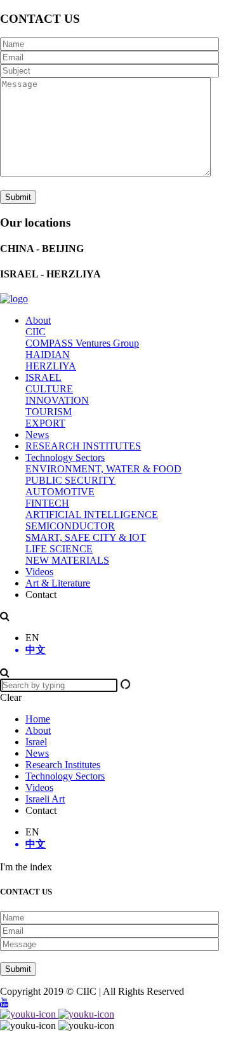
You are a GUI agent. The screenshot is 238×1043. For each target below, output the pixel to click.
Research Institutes (62, 764)
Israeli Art (45, 799)
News (37, 434)
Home (37, 719)
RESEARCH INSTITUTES (83, 446)
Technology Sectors (65, 457)
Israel (36, 741)
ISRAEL (43, 377)
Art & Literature (57, 583)
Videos (39, 571)
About (38, 320)
